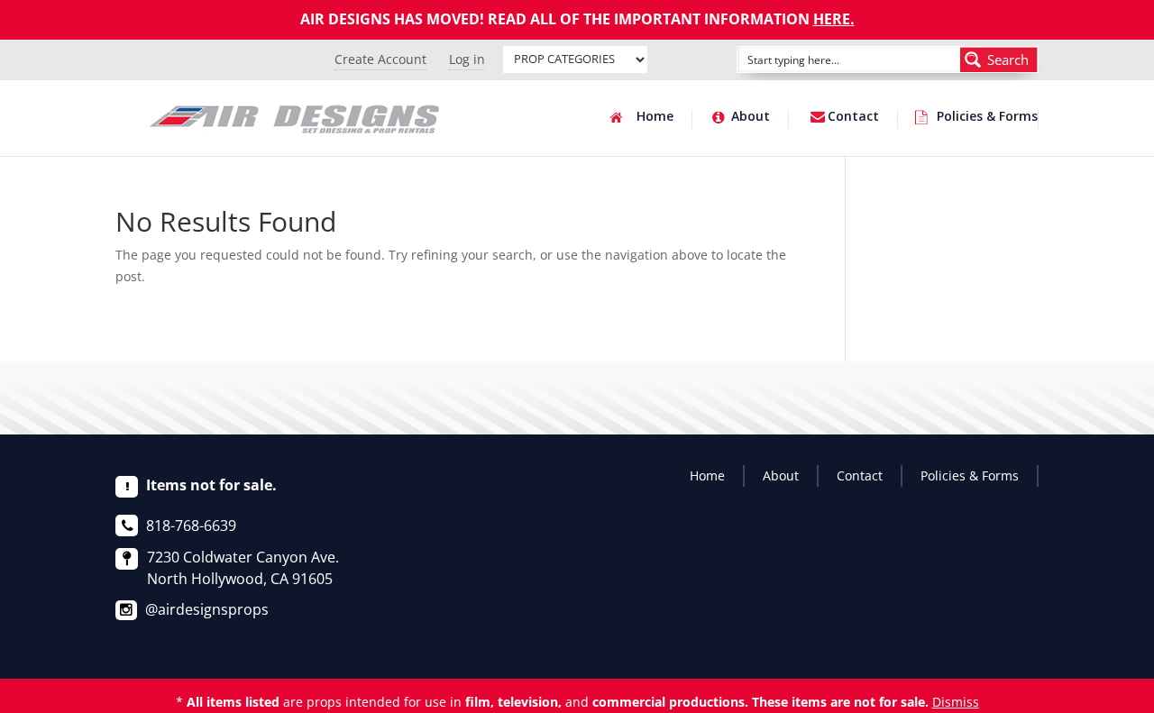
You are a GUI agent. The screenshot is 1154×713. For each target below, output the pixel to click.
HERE (831, 19)
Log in (467, 59)
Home (655, 117)
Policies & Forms (987, 117)
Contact (853, 117)
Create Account (380, 59)
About (750, 117)
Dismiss (955, 701)
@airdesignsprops (207, 609)
